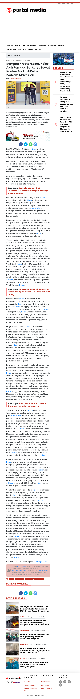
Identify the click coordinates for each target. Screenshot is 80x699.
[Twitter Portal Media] (65, 682)
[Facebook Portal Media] (60, 682)
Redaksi (27, 682)
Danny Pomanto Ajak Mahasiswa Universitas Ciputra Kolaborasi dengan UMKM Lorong (29, 292)
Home (11, 45)
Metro (30, 49)
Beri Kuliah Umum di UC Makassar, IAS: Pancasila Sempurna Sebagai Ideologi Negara (28, 191)
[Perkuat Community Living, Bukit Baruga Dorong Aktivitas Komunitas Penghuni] (12, 635)
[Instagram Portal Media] (69, 682)
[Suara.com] (16, 682)
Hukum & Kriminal (29, 45)
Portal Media (21, 566)
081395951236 (43, 570)
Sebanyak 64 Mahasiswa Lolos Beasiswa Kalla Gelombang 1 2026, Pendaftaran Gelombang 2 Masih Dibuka (34, 609)
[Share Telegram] (35, 144)
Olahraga (42, 45)
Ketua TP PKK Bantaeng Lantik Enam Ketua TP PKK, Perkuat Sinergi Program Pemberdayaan (34, 665)
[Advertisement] (40, 27)
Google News (41, 561)
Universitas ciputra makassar (34, 579)
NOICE (40, 500)
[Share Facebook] (20, 144)
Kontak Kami (46, 682)
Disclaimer (45, 685)
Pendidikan (11, 49)
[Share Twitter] (26, 144)
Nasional (24, 645)
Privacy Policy (46, 688)
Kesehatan (22, 49)
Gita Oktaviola (16, 79)
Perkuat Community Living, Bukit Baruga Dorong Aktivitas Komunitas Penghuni (35, 636)
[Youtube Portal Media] (60, 685)
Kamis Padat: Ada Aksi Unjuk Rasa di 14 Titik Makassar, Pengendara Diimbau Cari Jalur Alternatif (34, 623)
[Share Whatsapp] (30, 144)
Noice (33, 149)
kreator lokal (35, 208)
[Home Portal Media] (26, 10)
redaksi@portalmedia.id (20, 570)
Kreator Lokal (19, 579)
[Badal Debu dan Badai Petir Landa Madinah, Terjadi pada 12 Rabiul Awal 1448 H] (12, 649)
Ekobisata (52, 45)
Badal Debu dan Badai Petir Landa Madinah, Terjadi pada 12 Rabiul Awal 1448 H (35, 650)
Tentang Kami (29, 685)
